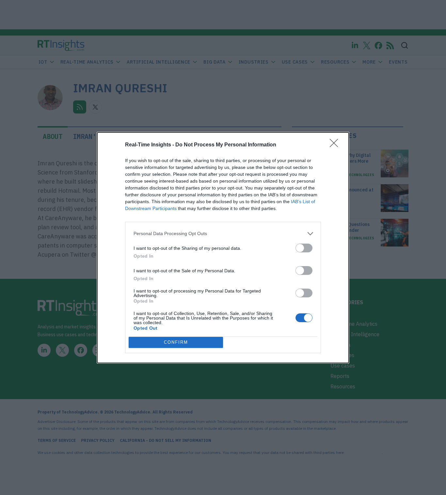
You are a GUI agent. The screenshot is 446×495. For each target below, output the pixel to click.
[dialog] (223, 247)
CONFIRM (176, 342)
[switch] (303, 248)
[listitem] (223, 233)
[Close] (336, 145)
